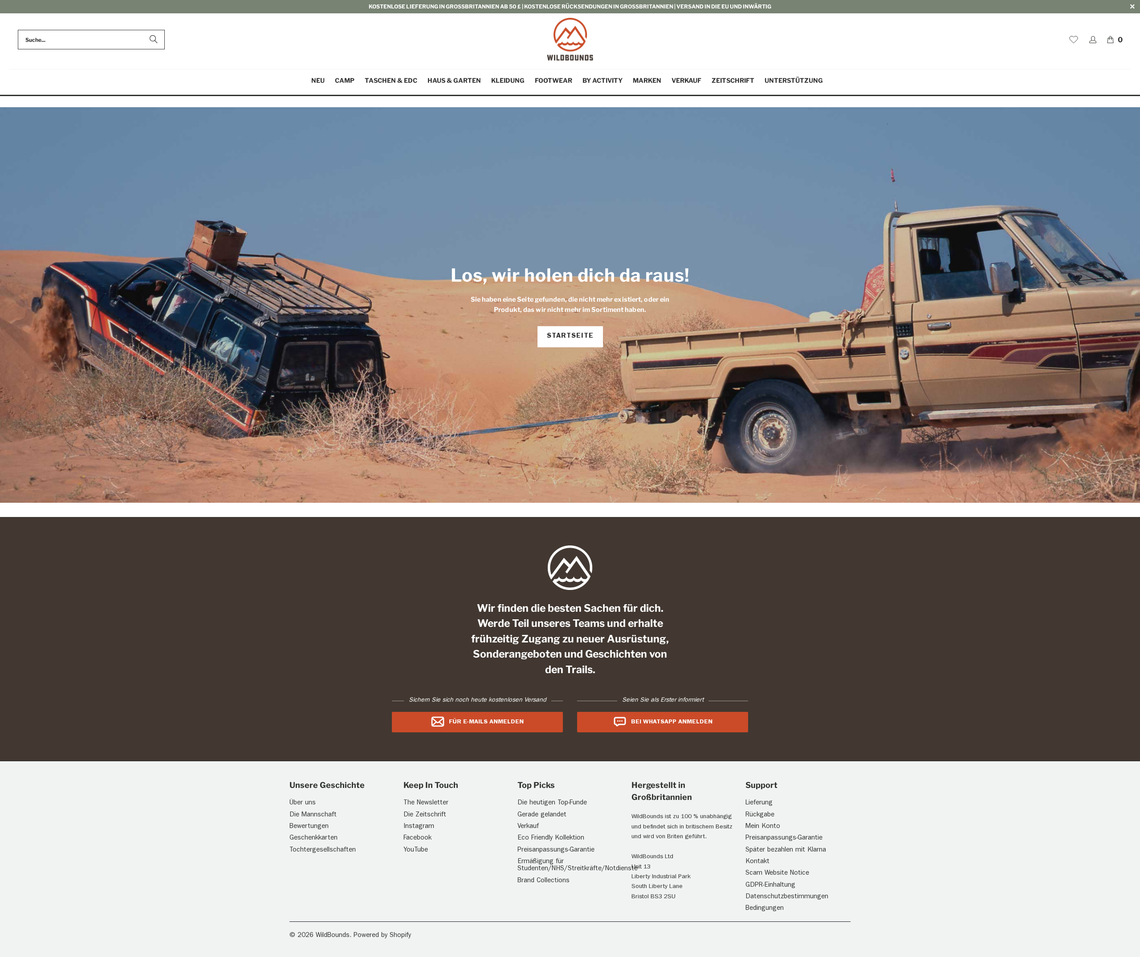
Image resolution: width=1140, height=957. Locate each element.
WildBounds (333, 936)
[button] (344, 80)
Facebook (417, 838)
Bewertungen (309, 827)
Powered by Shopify (382, 936)
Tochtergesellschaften (322, 850)
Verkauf (528, 827)
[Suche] (153, 39)
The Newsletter (425, 803)
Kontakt (757, 862)
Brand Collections (543, 881)
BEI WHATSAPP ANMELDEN (671, 722)
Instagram (418, 827)
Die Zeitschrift (424, 815)
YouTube (415, 850)
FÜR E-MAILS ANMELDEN (486, 722)
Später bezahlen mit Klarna (785, 850)
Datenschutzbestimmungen (786, 897)
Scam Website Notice (777, 873)
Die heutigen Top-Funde (552, 803)
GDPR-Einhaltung (770, 885)
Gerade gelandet (541, 815)
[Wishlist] (1073, 39)
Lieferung (759, 803)
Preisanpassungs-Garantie (555, 850)
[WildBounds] (570, 40)
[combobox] (91, 39)
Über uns (302, 803)
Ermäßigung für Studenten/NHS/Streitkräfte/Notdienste (577, 866)
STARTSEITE (570, 336)
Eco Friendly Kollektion (550, 838)
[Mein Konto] (1093, 39)
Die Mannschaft (313, 815)
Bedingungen (764, 908)
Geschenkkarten (313, 838)
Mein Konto (762, 827)
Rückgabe (759, 815)
